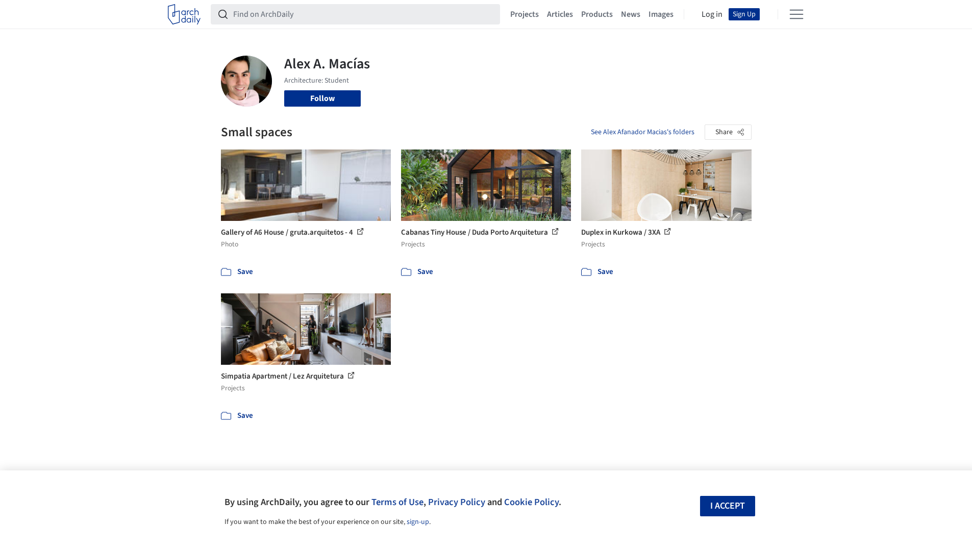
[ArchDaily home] (184, 14)
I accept (727, 505)
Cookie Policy (531, 502)
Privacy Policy (456, 502)
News (630, 14)
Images (661, 14)
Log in (712, 14)
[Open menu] (796, 14)
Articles (560, 14)
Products (597, 14)
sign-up (418, 522)
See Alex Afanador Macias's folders (642, 132)
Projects (524, 14)
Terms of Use (397, 502)
